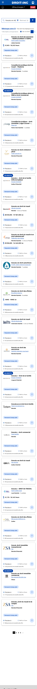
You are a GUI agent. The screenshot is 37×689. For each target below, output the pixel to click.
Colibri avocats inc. (16, 153)
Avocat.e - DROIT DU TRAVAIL (21, 488)
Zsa (12, 549)
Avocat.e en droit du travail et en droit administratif (22, 235)
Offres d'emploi (17, 7)
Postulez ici (8, 55)
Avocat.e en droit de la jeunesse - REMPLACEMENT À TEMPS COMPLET (22, 39)
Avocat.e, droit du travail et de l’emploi (21, 602)
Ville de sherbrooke (16, 321)
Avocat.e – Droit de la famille (21, 375)
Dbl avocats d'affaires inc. (18, 519)
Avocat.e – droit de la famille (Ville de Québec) (21, 179)
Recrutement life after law (18, 577)
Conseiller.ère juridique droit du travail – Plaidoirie (22, 66)
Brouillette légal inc (16, 293)
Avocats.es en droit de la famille (22, 404)
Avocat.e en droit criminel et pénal (21, 151)
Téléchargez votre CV (8, 28)
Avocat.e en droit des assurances (18, 348)
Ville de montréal (16, 208)
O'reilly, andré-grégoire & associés (21, 265)
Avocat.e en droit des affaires (21, 291)
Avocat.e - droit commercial (20, 432)
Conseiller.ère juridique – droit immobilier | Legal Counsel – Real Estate (21, 123)
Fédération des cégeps (17, 238)
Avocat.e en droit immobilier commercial (21, 574)
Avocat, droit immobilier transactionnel (19, 546)
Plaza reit (14, 125)
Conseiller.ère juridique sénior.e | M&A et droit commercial (22, 94)
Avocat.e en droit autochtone (21, 263)
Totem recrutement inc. (17, 406)
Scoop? (33, 7)
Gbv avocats (14, 462)
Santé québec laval (16, 491)
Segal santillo (15, 434)
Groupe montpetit (16, 69)
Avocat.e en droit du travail (20, 206)
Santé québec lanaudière (18, 40)
